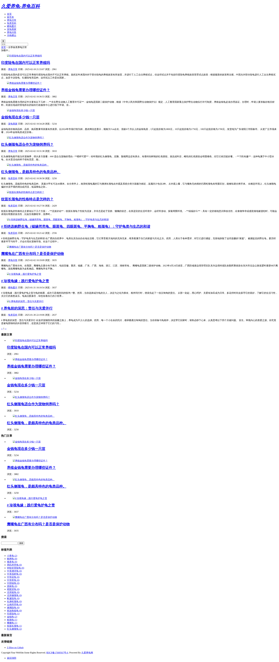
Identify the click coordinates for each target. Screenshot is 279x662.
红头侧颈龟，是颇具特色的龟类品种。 (30, 172)
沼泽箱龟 (13, 592)
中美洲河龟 (14, 571)
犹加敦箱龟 (14, 610)
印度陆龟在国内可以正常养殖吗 (25, 63)
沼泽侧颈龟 (14, 595)
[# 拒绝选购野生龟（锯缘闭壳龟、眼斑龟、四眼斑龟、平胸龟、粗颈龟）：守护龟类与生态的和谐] (58, 219)
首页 (9, 14)
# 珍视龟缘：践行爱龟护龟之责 (25, 281)
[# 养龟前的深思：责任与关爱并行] (25, 301)
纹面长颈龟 (14, 626)
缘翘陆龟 (13, 607)
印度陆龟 (13, 613)
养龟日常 (11, 20)
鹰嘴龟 (12, 623)
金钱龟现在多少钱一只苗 (20, 117)
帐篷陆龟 (13, 598)
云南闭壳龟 (14, 604)
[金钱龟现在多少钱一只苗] (21, 110)
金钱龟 (12, 616)
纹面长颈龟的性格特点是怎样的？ (27, 199)
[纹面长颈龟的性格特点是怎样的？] (25, 192)
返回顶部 (11, 658)
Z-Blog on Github (15, 647)
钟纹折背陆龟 (15, 568)
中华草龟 (13, 580)
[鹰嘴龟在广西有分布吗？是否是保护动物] (29, 247)
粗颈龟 (12, 620)
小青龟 (12, 555)
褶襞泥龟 (13, 589)
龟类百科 (11, 23)
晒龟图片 (11, 26)
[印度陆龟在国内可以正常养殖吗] (24, 56)
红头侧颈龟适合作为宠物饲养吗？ (27, 144)
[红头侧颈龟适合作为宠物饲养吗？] (25, 137)
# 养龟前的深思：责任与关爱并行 (27, 308)
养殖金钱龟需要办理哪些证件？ (25, 90)
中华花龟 (13, 577)
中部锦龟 (13, 583)
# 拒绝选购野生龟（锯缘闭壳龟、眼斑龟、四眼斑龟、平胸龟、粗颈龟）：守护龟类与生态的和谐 (75, 226)
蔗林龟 (12, 586)
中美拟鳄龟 (14, 574)
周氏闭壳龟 (14, 565)
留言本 (10, 17)
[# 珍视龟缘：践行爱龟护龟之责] (24, 274)
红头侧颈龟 (14, 629)
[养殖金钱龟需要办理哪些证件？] (24, 83)
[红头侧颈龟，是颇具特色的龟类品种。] (28, 165)
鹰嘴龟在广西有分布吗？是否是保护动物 (32, 253)
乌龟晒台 (11, 35)
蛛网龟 (12, 559)
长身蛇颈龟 (14, 601)
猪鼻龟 (12, 562)
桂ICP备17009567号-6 (57, 652)
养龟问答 (11, 32)
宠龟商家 (11, 29)
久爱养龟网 (87, 652)
